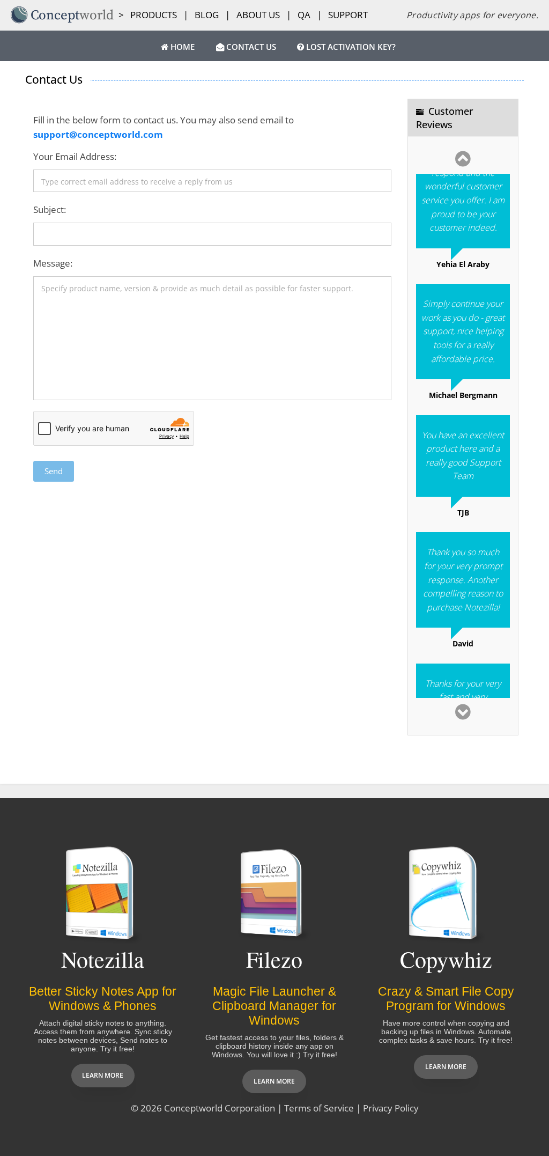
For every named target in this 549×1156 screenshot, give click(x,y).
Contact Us (250, 47)
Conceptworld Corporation (219, 1108)
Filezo (274, 959)
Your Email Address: (74, 156)
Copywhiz (446, 959)
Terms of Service (319, 1108)
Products (153, 15)
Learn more (102, 1075)
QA (304, 15)
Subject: (49, 209)
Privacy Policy (391, 1108)
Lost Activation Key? (350, 47)
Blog (207, 15)
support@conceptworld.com (98, 134)
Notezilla (102, 959)
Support (348, 15)
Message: (52, 263)
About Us (258, 15)
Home (181, 47)
